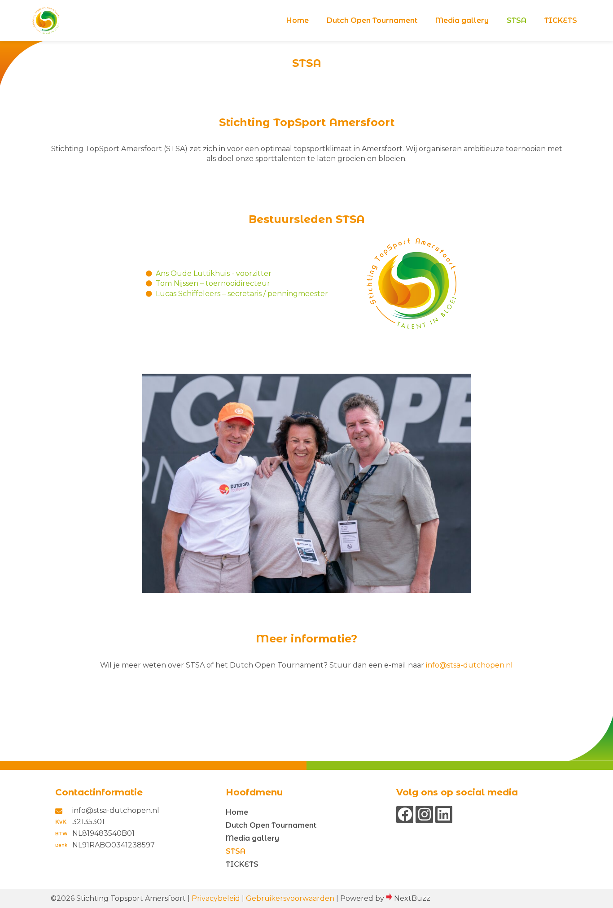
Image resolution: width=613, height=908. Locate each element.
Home (297, 20)
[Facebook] (404, 814)
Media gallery (462, 20)
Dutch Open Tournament (372, 20)
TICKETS (560, 20)
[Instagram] (424, 814)
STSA (516, 20)
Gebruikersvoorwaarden (290, 898)
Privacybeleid (216, 898)
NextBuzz (412, 898)
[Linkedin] (443, 814)
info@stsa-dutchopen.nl (469, 665)
